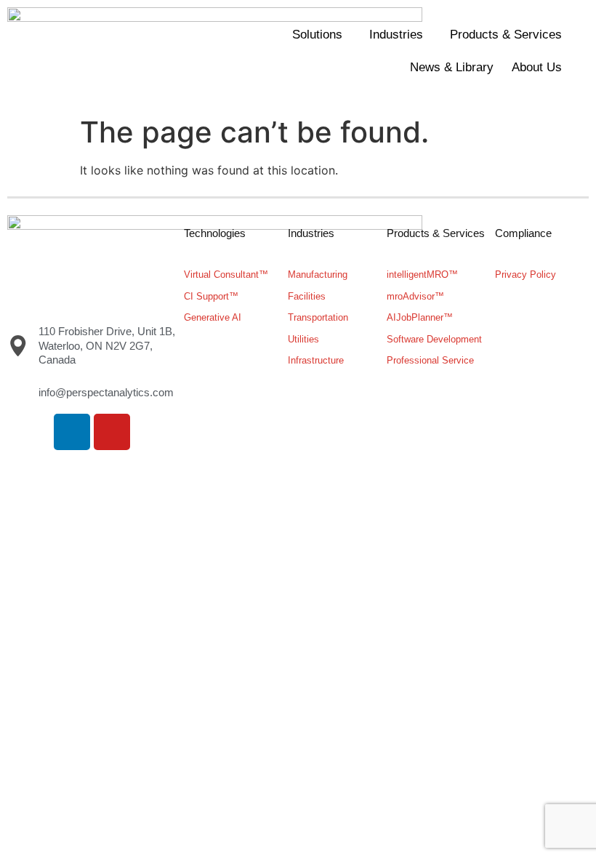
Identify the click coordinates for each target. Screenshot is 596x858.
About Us (537, 67)
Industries (396, 34)
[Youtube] (112, 432)
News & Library (452, 67)
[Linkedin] (72, 432)
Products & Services (506, 34)
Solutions (317, 34)
